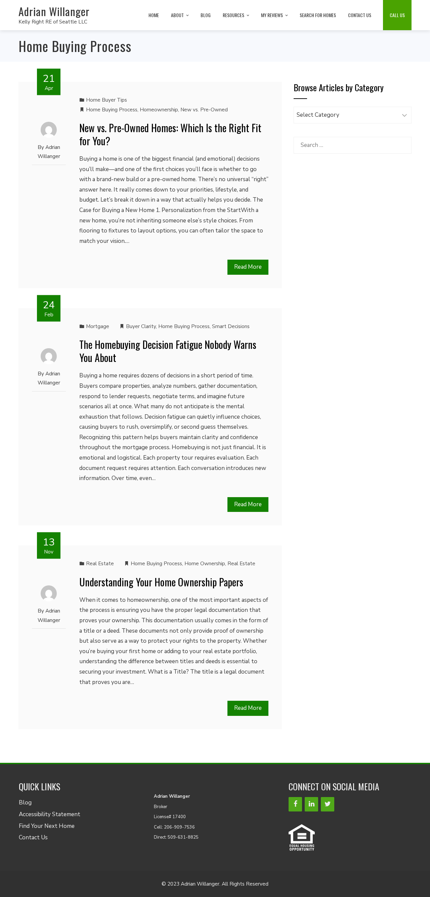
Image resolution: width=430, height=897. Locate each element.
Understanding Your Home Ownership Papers (161, 581)
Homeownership (159, 109)
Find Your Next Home (47, 826)
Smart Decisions (231, 326)
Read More (248, 267)
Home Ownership (204, 563)
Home (153, 14)
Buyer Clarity (141, 326)
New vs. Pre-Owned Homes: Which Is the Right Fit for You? (170, 134)
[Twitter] (327, 804)
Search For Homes (318, 14)
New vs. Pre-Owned (204, 109)
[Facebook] (295, 804)
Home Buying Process (111, 109)
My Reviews (272, 14)
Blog (206, 14)
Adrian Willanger (54, 11)
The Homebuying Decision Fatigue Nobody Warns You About (167, 351)
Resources (233, 14)
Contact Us (359, 14)
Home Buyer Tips (106, 100)
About (177, 14)
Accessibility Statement (49, 814)
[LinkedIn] (311, 804)
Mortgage (97, 326)
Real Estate (100, 563)
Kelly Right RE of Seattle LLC (52, 21)
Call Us (397, 14)
